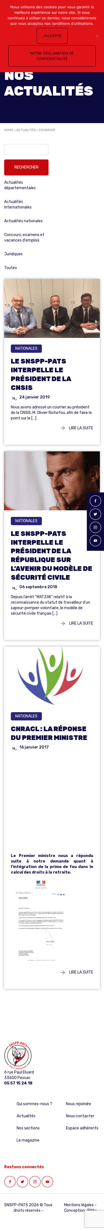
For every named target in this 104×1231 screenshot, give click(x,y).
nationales (26, 348)
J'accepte (52, 36)
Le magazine (28, 1140)
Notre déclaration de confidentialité (52, 56)
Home (8, 130)
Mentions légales (79, 1205)
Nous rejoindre (78, 1104)
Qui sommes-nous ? (34, 1104)
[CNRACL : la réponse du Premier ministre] (52, 685)
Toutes (10, 267)
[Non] (97, 36)
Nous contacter (80, 1116)
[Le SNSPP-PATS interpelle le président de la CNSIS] (52, 310)
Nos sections (28, 1128)
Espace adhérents (82, 1128)
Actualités (25, 130)
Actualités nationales (23, 221)
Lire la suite (80, 428)
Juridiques (13, 254)
